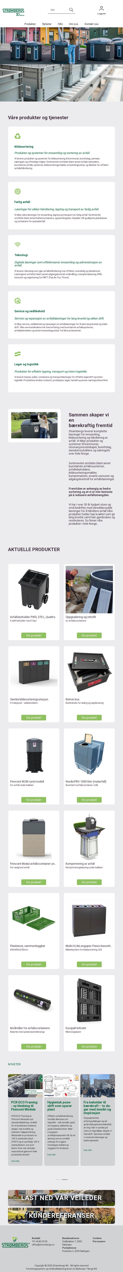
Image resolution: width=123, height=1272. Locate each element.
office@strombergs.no (43, 1244)
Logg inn (101, 9)
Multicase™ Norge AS (86, 1268)
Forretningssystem (35, 1268)
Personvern (99, 1241)
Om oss (73, 24)
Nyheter (46, 24)
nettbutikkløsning (57, 1268)
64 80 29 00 (41, 1241)
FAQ (60, 24)
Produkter (30, 24)
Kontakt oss (92, 24)
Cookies (97, 1238)
